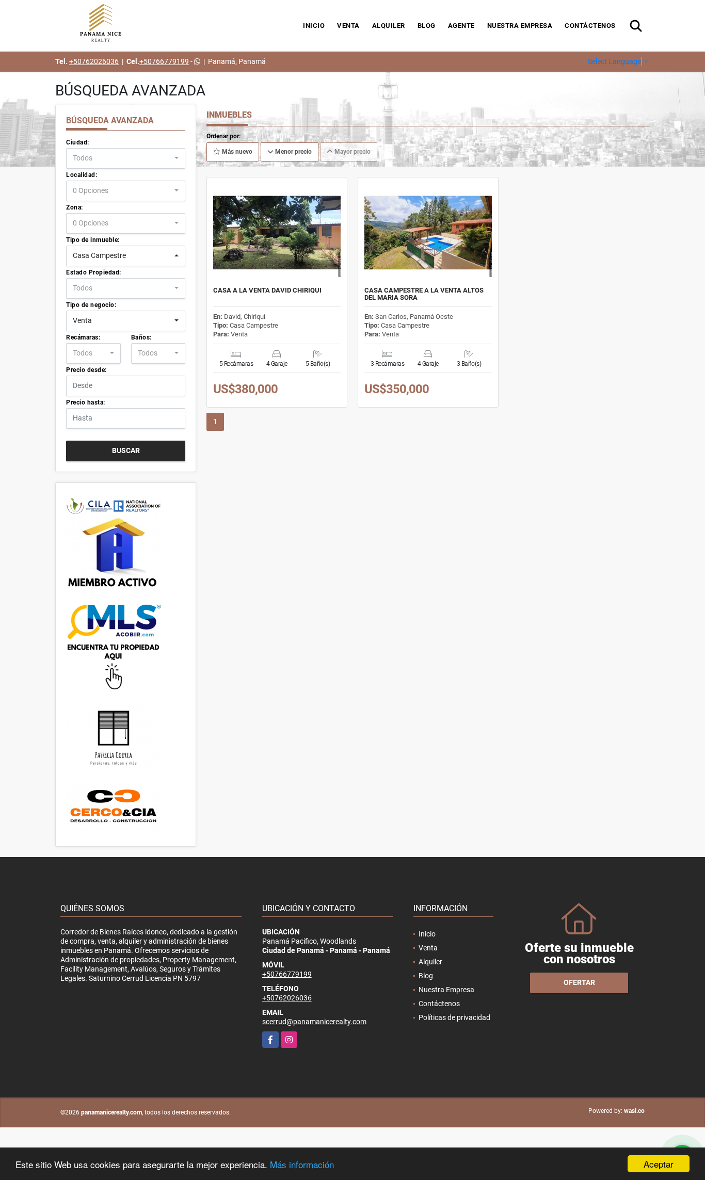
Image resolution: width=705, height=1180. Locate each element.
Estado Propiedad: (93, 272)
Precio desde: (86, 370)
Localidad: (81, 175)
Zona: (74, 207)
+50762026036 (94, 61)
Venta (348, 25)
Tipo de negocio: (91, 305)
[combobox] (125, 158)
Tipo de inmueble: (93, 240)
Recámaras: (83, 337)
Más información (302, 1164)
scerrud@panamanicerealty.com (314, 1021)
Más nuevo (236, 151)
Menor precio (293, 151)
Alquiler (388, 25)
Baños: (141, 337)
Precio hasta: (85, 402)
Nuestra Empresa (520, 25)
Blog (427, 25)
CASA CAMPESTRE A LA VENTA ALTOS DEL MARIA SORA (424, 294)
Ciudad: (77, 142)
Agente (461, 25)
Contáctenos (590, 25)
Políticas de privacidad (454, 1017)
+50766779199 (164, 61)
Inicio (314, 25)
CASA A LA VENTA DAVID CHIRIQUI (267, 290)
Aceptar (659, 1163)
